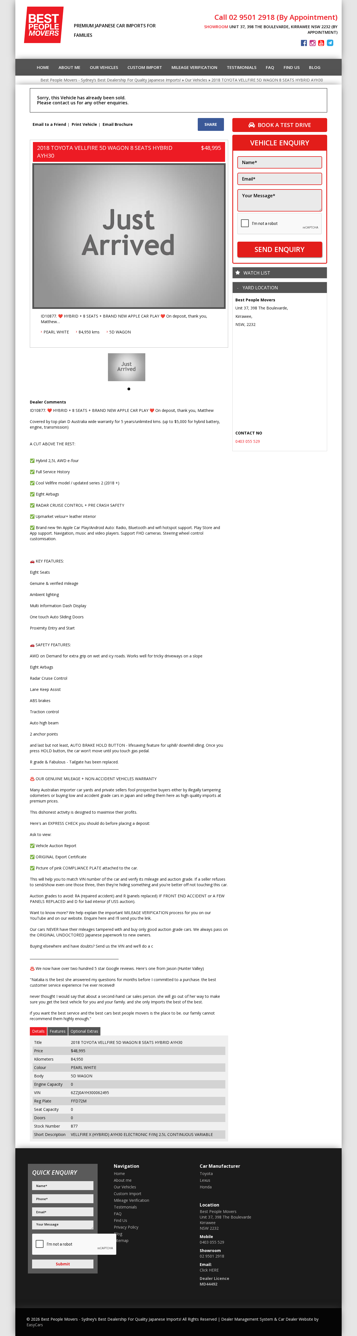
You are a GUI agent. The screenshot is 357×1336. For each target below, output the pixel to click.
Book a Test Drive (284, 125)
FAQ (270, 67)
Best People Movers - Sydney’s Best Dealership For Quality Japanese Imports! (110, 80)
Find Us (292, 67)
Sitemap (121, 1240)
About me (69, 67)
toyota (206, 1173)
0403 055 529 (247, 441)
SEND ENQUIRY (280, 249)
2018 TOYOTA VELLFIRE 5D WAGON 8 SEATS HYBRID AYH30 (267, 80)
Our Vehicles (104, 67)
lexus (205, 1180)
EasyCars (34, 1324)
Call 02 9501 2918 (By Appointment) (275, 17)
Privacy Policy (126, 1227)
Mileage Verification (194, 67)
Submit (63, 1264)
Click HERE (209, 1270)
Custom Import (144, 67)
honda (206, 1187)
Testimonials (241, 67)
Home (43, 67)
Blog (314, 67)
